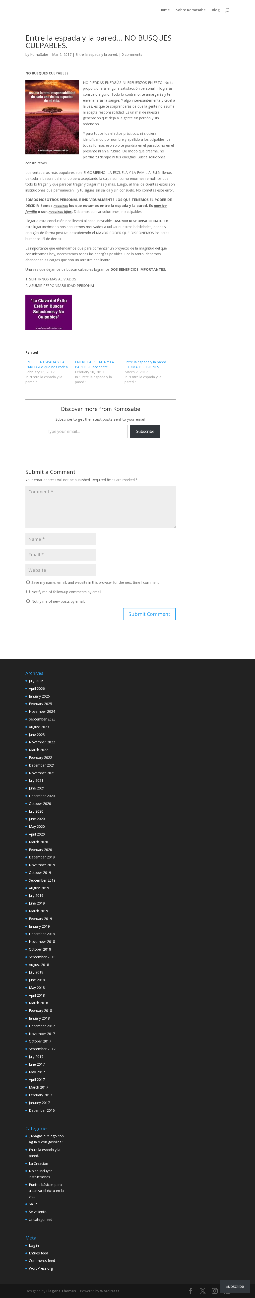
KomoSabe (39, 54)
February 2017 (40, 1095)
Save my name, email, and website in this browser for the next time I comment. (95, 582)
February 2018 (40, 1010)
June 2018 (37, 979)
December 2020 (42, 795)
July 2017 (36, 1056)
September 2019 (42, 880)
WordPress (110, 1291)
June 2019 (37, 903)
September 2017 (42, 1048)
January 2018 (39, 1018)
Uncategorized (40, 1219)
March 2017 (38, 1087)
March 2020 (38, 842)
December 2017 (42, 1026)
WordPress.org (41, 1268)
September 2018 (42, 957)
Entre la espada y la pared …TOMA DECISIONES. (145, 364)
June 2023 (37, 734)
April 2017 (37, 1079)
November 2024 (42, 711)
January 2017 (39, 1102)
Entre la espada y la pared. (96, 54)
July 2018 (36, 972)
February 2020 (40, 849)
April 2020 (37, 834)
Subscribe (145, 431)
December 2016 (42, 1110)
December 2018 (42, 933)
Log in (34, 1245)
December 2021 (42, 765)
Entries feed (38, 1253)
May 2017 (37, 1072)
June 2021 (37, 788)
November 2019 (42, 864)
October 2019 (40, 872)
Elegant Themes (61, 1291)
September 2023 (42, 719)
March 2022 (38, 749)
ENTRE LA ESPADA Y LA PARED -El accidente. (94, 364)
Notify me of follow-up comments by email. (66, 591)
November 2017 (42, 1033)
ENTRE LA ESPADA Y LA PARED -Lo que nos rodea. (46, 364)
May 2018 (37, 987)
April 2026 (37, 688)
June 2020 (37, 818)
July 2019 (36, 895)
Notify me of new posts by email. (58, 601)
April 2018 (37, 995)
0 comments (132, 54)
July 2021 (36, 780)
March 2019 (38, 911)
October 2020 (40, 803)
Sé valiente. (38, 1211)
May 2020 (37, 826)
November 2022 (42, 742)
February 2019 (40, 918)
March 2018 (38, 1002)
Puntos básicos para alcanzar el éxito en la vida (46, 1190)
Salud (33, 1204)
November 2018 (42, 941)
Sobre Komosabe (190, 10)
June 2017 (37, 1064)
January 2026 (39, 696)
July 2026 (36, 680)
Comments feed (42, 1260)
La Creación (38, 1163)
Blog (216, 10)
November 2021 (42, 773)
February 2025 (40, 703)
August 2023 (39, 726)
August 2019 (39, 888)
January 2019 (39, 926)
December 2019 (42, 857)
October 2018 (40, 949)
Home (164, 10)
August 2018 (39, 964)
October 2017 (40, 1041)
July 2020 (36, 811)
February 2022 (40, 757)
